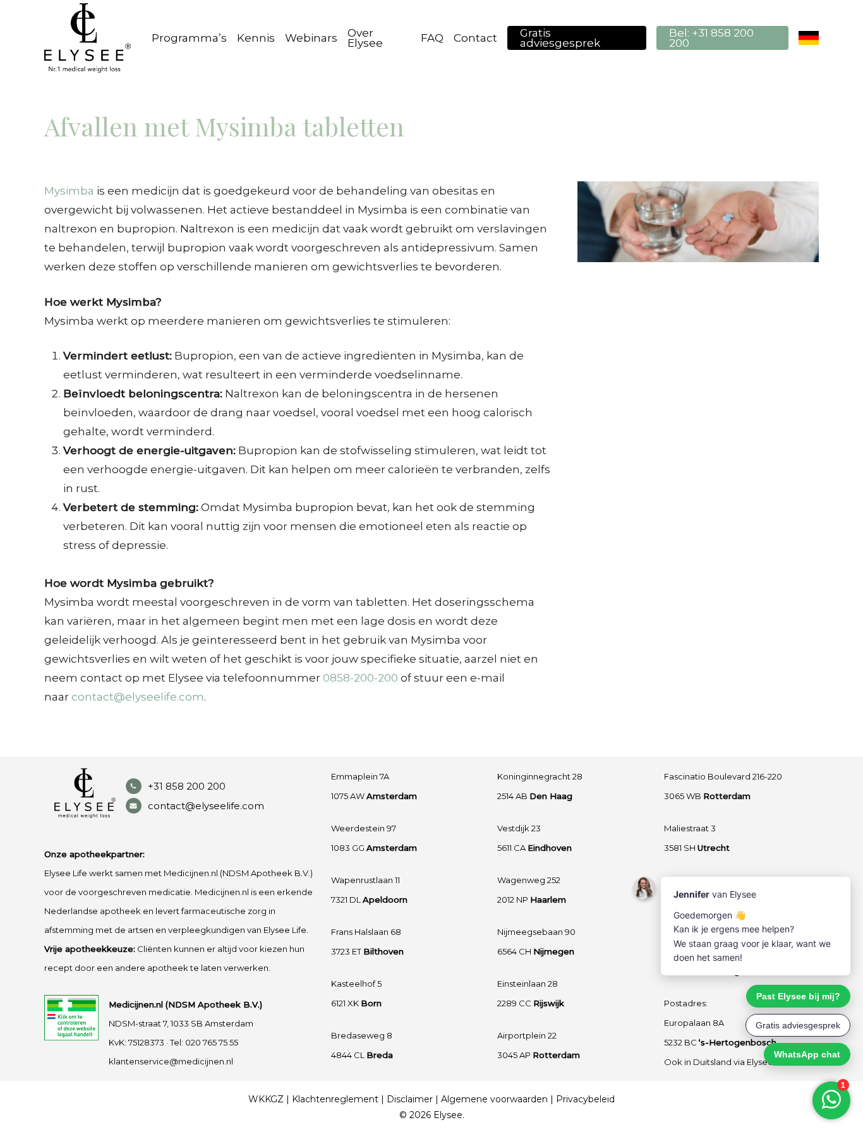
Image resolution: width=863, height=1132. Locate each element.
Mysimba (69, 190)
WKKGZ (266, 1099)
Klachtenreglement (335, 1099)
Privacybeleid (585, 1099)
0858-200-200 (360, 677)
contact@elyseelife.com (137, 696)
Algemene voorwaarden (494, 1099)
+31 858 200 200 (187, 786)
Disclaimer (410, 1099)
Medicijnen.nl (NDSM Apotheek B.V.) (185, 1004)
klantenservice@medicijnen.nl (171, 1061)
